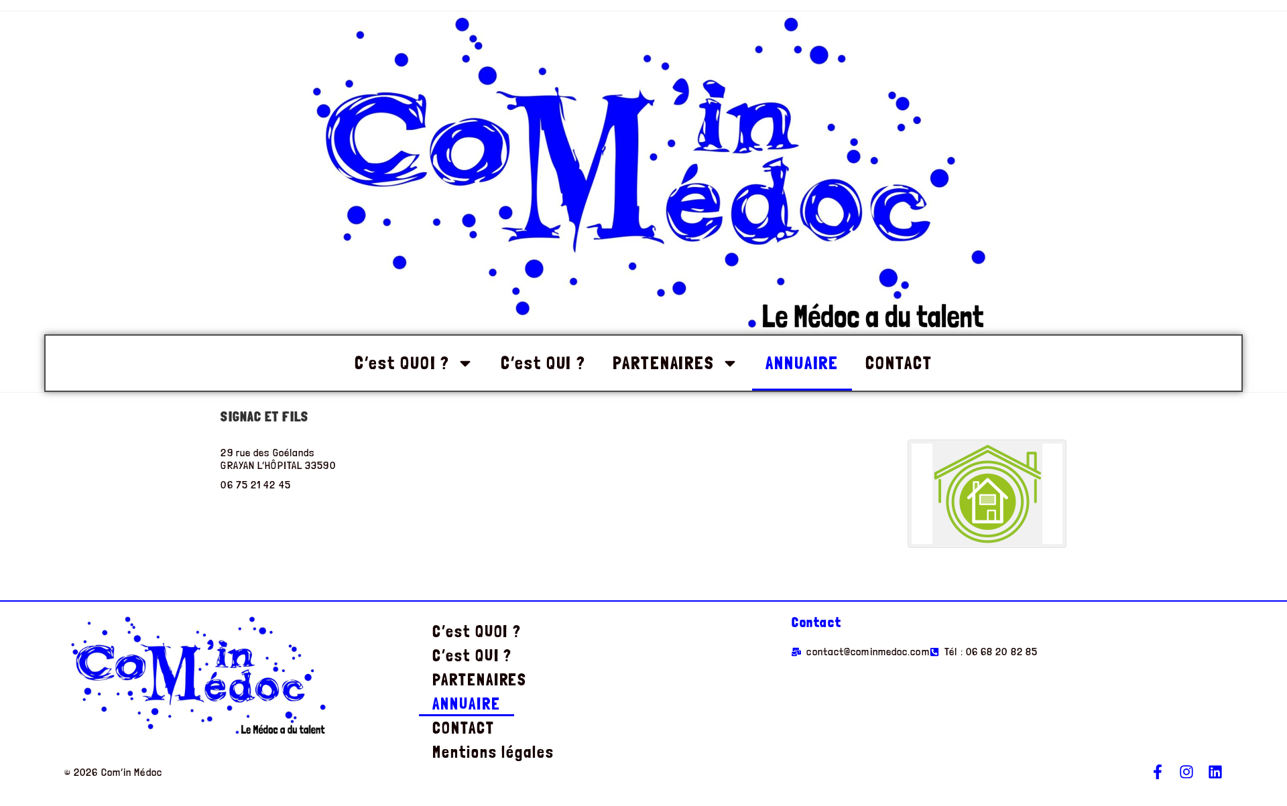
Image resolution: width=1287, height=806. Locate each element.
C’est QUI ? (543, 362)
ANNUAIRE (802, 362)
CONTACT (898, 362)
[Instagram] (1186, 771)
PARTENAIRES (664, 362)
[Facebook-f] (1157, 771)
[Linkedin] (1215, 771)
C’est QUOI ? (402, 362)
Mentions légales (493, 752)
